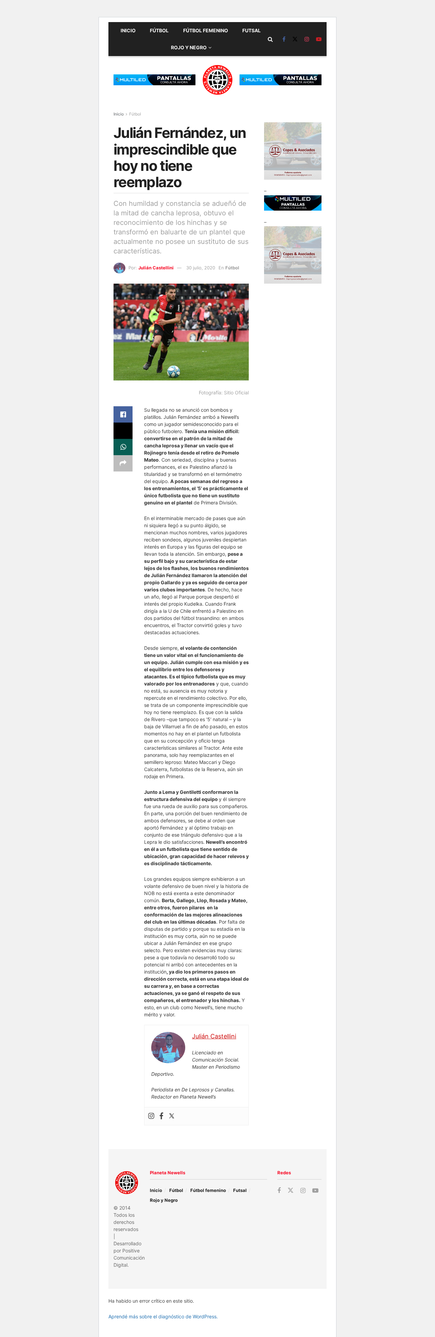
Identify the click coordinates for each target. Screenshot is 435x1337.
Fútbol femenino (205, 30)
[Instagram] (151, 1116)
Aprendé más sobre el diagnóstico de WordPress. (163, 1316)
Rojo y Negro (189, 47)
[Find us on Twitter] (295, 39)
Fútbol (159, 30)
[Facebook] (161, 1116)
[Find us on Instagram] (306, 39)
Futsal (251, 30)
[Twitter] (171, 1116)
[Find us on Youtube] (318, 39)
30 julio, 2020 (200, 267)
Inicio (128, 30)
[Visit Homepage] (217, 80)
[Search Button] (270, 39)
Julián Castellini (156, 267)
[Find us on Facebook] (283, 39)
